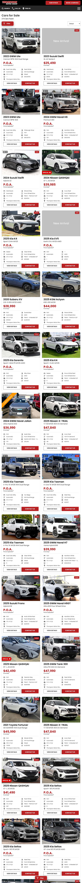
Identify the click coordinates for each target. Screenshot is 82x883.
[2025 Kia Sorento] (21, 345)
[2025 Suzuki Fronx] (21, 588)
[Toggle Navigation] (78, 8)
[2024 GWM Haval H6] (61, 102)
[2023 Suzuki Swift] (61, 41)
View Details (12, 83)
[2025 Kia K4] (21, 223)
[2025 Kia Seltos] (61, 770)
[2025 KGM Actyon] (61, 284)
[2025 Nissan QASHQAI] (21, 649)
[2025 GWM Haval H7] (61, 527)
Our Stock (53, 3)
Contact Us (30, 83)
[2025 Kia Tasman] (21, 466)
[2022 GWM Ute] (21, 41)
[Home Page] (10, 3)
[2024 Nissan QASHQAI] (61, 162)
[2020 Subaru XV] (21, 284)
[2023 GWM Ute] (21, 102)
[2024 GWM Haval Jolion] (21, 406)
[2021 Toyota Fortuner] (21, 710)
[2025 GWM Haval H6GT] (61, 588)
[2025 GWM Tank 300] (61, 649)
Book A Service (72, 3)
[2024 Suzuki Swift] (21, 162)
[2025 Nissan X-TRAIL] (61, 406)
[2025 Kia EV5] (61, 223)
